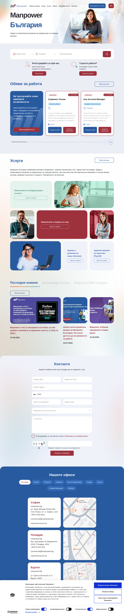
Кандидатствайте (55, 130)
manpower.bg (36, 506)
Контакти (74, 6)
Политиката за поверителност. (76, 436)
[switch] (69, 609)
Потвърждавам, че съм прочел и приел (62, 436)
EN (111, 6)
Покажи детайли (31, 612)
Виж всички (104, 84)
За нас (49, 6)
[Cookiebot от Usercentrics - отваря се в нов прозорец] (12, 612)
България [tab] (24, 482)
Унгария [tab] (89, 482)
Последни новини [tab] (24, 282)
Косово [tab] (99, 482)
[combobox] (35, 394)
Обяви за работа (35, 6)
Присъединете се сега (97, 6)
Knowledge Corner (64, 6)
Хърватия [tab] (59, 482)
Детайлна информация (69, 130)
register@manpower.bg (39, 523)
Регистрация (39, 73)
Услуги (43, 6)
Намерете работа (88, 73)
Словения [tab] (47, 482)
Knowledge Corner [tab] (56, 283)
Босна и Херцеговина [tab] (74, 482)
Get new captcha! (39, 448)
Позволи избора (108, 591)
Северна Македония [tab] (56, 488)
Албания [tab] (71, 488)
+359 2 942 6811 (38, 515)
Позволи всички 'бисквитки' (108, 585)
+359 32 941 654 (38, 547)
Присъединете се (26, 130)
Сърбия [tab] (36, 482)
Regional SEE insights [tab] (90, 283)
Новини (55, 6)
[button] (110, 142)
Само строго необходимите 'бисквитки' (108, 599)
